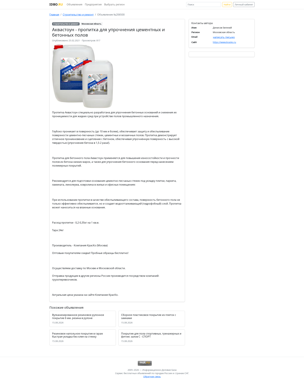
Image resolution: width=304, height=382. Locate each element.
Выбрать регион (114, 4)
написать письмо (224, 37)
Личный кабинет (244, 4)
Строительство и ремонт (78, 14)
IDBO (56, 4)
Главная (54, 14)
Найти (227, 4)
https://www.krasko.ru (224, 42)
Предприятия (93, 4)
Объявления (74, 4)
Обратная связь (152, 376)
